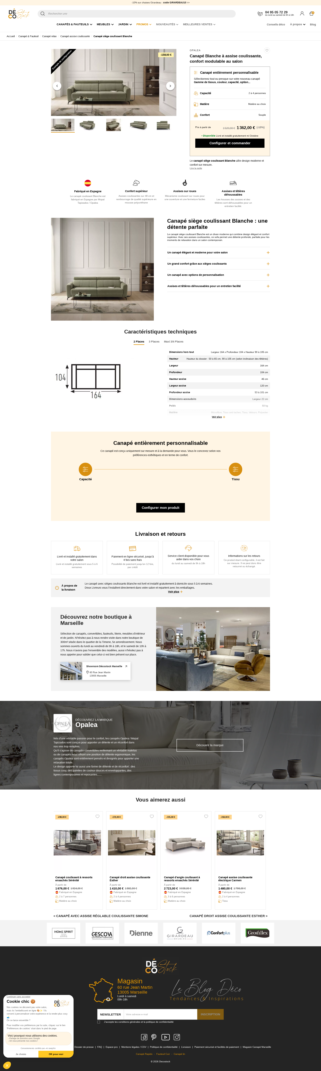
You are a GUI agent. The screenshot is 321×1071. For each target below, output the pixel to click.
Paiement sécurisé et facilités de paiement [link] (217, 1047)
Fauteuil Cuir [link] (163, 1054)
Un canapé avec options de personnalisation (195, 274)
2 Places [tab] (139, 341)
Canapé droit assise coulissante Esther (130, 879)
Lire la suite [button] (196, 168)
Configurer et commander (229, 143)
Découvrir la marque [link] (210, 745)
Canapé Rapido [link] (144, 1054)
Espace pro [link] (112, 1047)
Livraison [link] (186, 1047)
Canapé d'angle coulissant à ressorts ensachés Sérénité (182, 879)
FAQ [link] (100, 1047)
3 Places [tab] (154, 341)
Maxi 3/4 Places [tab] (173, 341)
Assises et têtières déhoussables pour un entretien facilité (204, 286)
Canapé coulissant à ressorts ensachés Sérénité (73, 879)
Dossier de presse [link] (84, 1047)
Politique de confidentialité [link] (164, 1047)
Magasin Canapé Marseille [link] (257, 1047)
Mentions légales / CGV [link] (134, 1047)
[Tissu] (235, 469)
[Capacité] (85, 469)
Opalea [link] (195, 50)
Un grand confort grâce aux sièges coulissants (197, 263)
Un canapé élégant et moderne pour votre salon (197, 252)
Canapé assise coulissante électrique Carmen (235, 879)
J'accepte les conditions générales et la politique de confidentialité (139, 1022)
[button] (57, 86)
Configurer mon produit (160, 508)
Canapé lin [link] (179, 1054)
